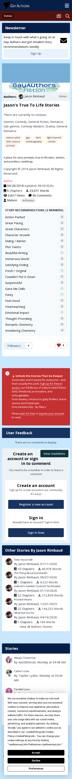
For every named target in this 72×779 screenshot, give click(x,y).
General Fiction (38, 122)
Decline (36, 760)
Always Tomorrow (36, 660)
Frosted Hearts (23, 599)
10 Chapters (25, 569)
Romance (56, 122)
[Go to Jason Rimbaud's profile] (21, 96)
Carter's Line (21, 671)
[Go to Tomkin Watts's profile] (9, 691)
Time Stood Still (23, 559)
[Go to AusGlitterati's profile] (9, 659)
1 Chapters (25, 582)
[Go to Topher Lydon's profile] (9, 673)
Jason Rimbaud (35, 96)
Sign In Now (36, 533)
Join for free (28, 413)
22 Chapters (25, 595)
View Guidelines (54, 453)
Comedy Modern (32, 126)
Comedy (21, 122)
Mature (12, 200)
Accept (36, 752)
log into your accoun (50, 413)
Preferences (36, 768)
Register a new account (36, 504)
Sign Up (36, 53)
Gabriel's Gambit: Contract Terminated (37, 586)
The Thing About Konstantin (30, 573)
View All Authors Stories (36, 626)
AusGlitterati (27, 662)
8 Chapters (14, 191)
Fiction (62, 96)
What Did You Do (24, 613)
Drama (50, 126)
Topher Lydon (28, 675)
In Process (28, 200)
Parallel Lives (22, 689)
